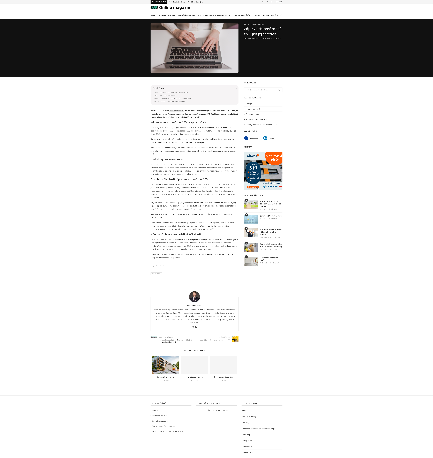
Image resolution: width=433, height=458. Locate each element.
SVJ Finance (247, 449)
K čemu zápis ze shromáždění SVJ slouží (170, 101)
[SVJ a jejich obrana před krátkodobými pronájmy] (251, 247)
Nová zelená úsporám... (224, 377)
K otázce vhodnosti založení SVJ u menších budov (270, 204)
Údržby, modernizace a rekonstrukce (214, 15)
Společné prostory (186, 15)
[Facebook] (278, 22)
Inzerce (245, 414)
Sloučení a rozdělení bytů (269, 259)
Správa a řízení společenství (254, 24)
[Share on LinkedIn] (174, 282)
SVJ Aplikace (247, 443)
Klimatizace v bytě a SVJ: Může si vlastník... (188, 2)
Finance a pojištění (242, 15)
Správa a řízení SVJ (167, 15)
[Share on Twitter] (169, 282)
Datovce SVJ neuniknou (271, 216)
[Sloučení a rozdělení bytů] (251, 261)
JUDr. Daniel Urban (254, 38)
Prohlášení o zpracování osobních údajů (258, 432)
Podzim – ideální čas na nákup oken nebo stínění (271, 232)
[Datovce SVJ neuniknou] (251, 219)
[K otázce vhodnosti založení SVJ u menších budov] (251, 204)
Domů (153, 15)
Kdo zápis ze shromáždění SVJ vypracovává (171, 92)
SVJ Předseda (247, 455)
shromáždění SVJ (176, 111)
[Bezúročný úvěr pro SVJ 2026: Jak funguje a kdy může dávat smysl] (165, 365)
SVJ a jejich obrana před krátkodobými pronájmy (271, 245)
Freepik (162, 266)
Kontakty (245, 426)
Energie (257, 15)
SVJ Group (246, 438)
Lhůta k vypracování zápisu (165, 95)
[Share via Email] (179, 282)
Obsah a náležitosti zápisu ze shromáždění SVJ (173, 98)
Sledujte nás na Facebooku (216, 413)
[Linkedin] (280, 22)
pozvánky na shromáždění (166, 226)
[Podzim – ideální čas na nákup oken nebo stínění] (251, 232)
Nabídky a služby (270, 15)
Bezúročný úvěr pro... (165, 377)
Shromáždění (156, 274)
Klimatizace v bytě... (195, 377)
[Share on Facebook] (163, 282)
